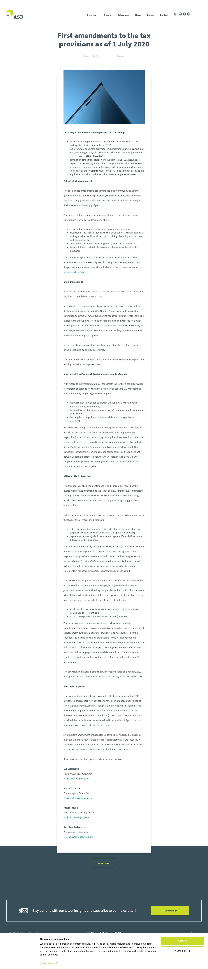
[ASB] (14, 14)
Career (150, 14)
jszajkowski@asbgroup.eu (79, 836)
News (138, 14)
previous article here (74, 272)
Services (91, 14)
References (123, 14)
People (107, 14)
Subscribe (169, 910)
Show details (47, 963)
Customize (181, 950)
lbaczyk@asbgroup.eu (77, 778)
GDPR (118, 932)
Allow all (182, 940)
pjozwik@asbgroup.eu (77, 817)
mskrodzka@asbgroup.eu (79, 797)
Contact (164, 14)
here (125, 749)
